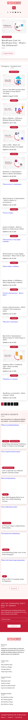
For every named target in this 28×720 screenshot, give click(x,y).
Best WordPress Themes (7, 704)
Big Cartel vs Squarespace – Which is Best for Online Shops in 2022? (14, 338)
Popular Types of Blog (6, 671)
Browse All (14, 588)
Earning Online (7, 523)
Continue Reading (8, 53)
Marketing (6, 441)
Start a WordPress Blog (6, 664)
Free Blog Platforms (6, 669)
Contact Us (10, 717)
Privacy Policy (18, 717)
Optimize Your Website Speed (8, 685)
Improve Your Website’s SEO (8, 688)
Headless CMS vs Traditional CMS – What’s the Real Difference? (12, 366)
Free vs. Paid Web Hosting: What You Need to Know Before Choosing (14, 91)
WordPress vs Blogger (6, 667)
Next (16, 404)
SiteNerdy (10, 715)
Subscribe (14, 626)
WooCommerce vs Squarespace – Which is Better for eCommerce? (13, 200)
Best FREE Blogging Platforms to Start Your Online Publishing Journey (13, 499)
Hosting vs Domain (5, 683)
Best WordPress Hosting (7, 697)
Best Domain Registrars (6, 699)
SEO (4, 576)
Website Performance (8, 467)
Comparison (14, 100)
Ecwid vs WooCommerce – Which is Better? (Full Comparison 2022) (14, 309)
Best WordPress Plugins (7, 702)
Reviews (5, 494)
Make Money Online (5, 681)
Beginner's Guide (6, 36)
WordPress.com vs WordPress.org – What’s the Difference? (14, 43)
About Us (3, 717)
